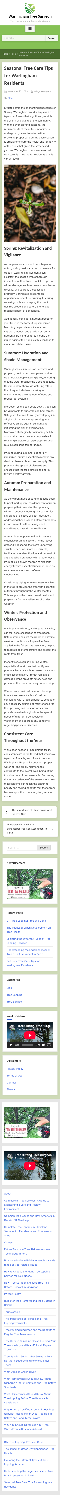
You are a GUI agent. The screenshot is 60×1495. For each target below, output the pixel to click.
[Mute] (43, 1045)
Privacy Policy (15, 1068)
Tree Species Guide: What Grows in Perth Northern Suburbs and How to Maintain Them (28, 1361)
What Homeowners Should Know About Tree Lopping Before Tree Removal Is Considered (27, 1398)
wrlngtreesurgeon (42, 91)
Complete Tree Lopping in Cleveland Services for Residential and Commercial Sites (28, 1231)
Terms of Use (14, 1075)
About (7, 1193)
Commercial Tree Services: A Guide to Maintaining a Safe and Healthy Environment (26, 1205)
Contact (11, 1082)
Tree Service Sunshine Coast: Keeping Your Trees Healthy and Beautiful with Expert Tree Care (30, 1345)
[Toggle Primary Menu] (30, 28)
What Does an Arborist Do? (20, 1371)
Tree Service (14, 1001)
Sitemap (11, 1089)
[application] (30, 1035)
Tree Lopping (14, 994)
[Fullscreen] (49, 1045)
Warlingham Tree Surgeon (30, 17)
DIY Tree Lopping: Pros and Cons (26, 920)
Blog (10, 98)
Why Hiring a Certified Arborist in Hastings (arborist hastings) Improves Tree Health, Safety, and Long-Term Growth (29, 1414)
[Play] (11, 1045)
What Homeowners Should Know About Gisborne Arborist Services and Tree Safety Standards (30, 1383)
